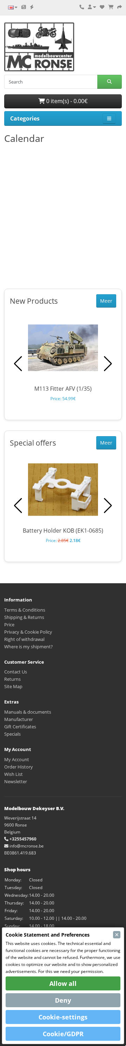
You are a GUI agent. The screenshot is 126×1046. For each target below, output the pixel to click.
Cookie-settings (63, 1017)
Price (9, 624)
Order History (18, 767)
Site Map (13, 686)
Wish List (13, 774)
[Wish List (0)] (102, 7)
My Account (16, 759)
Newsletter (15, 781)
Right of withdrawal (24, 639)
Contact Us (15, 672)
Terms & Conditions (24, 610)
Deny (63, 1000)
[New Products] (23, 7)
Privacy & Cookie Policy (28, 632)
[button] (108, 363)
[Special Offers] (32, 7)
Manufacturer (18, 719)
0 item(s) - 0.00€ (66, 101)
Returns (12, 679)
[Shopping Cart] (110, 7)
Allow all (63, 983)
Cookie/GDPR (63, 1034)
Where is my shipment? (28, 646)
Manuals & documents (27, 712)
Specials (12, 734)
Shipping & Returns (24, 617)
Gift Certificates (20, 726)
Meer (106, 300)
